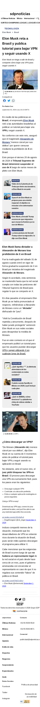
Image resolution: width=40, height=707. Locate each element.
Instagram (6, 698)
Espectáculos (8, 671)
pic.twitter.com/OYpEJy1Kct (12, 581)
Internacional (29, 18)
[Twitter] (9, 100)
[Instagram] (23, 599)
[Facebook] (4, 100)
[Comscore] (20, 611)
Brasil (16, 32)
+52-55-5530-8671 (27, 629)
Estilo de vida (7, 647)
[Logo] (20, 14)
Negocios (6, 659)
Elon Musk (6, 32)
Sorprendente (8, 665)
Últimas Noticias (8, 18)
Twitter (4, 692)
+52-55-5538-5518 (27, 623)
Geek (4, 677)
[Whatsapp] (13, 100)
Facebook (6, 686)
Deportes (6, 653)
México (19, 18)
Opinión (5, 641)
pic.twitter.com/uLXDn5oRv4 (13, 517)
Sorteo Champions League (14, 23)
